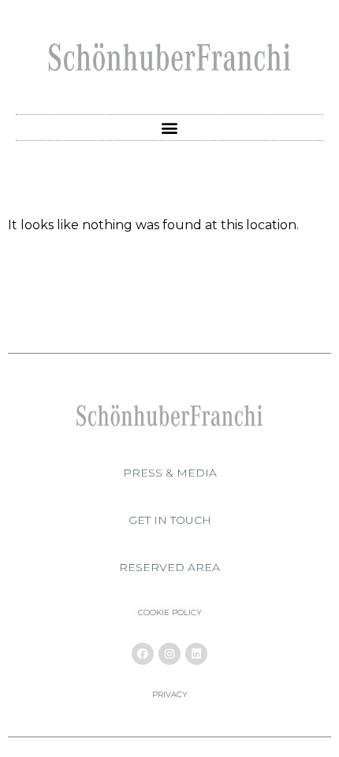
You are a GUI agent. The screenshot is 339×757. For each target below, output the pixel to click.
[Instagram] (169, 654)
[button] (170, 128)
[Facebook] (143, 654)
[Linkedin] (196, 654)
